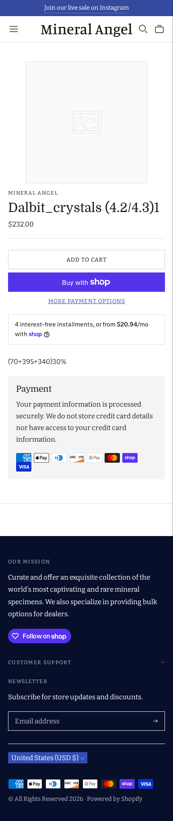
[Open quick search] (143, 29)
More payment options (86, 301)
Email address (35, 712)
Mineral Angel (33, 193)
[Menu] (13, 29)
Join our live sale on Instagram (86, 7)
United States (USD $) (44, 758)
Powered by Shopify (114, 798)
